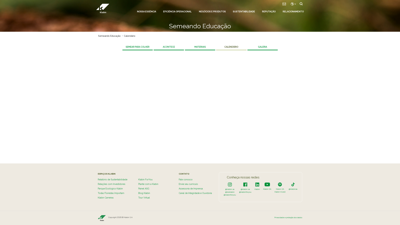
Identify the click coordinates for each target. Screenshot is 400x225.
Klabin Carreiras (106, 197)
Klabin (257, 189)
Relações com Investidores (111, 184)
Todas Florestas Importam (111, 193)
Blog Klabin (144, 193)
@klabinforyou (230, 195)
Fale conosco (185, 179)
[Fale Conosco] (284, 4)
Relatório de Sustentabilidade (112, 179)
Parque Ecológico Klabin (110, 188)
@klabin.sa (229, 189)
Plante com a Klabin (148, 184)
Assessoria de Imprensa (191, 188)
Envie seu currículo (188, 184)
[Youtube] (267, 184)
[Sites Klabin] (293, 4)
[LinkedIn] (257, 184)
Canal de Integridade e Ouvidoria (195, 193)
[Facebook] (245, 184)
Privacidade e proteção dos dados (288, 217)
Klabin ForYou (145, 179)
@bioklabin (230, 192)
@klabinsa (293, 189)
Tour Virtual (144, 197)
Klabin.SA (267, 189)
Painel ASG (143, 188)
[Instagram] (230, 184)
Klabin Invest (280, 192)
